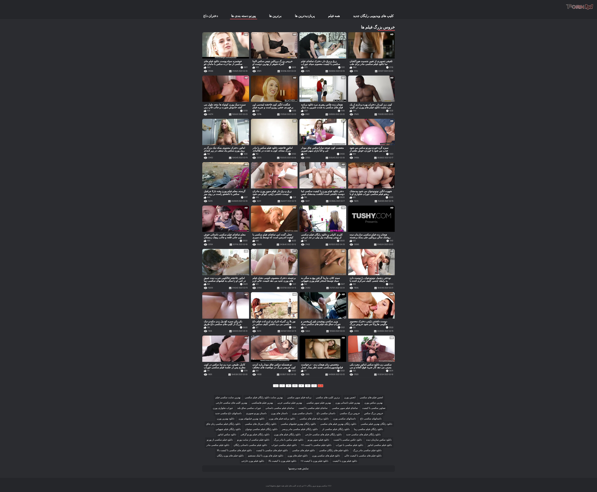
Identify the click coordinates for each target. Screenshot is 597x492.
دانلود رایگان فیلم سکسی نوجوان (261, 429)
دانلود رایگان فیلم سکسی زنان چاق (223, 423)
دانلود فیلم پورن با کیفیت (345, 461)
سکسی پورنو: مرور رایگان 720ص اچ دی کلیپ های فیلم (306, 486)
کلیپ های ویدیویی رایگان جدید (373, 16)
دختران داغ (210, 16)
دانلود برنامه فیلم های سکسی (314, 418)
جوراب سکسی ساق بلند (249, 408)
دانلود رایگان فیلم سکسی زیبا (368, 429)
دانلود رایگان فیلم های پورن (287, 434)
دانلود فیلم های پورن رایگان (230, 455)
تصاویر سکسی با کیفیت (373, 408)
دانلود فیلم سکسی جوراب (284, 445)
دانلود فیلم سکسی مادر (217, 445)
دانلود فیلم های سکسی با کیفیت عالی (363, 455)
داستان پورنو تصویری (256, 413)
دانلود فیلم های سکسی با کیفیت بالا (234, 450)
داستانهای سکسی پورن (344, 418)
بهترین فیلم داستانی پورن (347, 402)
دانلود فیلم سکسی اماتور (380, 445)
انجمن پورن (349, 397)
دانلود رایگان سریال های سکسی (260, 423)
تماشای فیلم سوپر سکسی (345, 408)
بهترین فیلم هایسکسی (262, 402)
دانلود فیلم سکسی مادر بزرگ (367, 450)
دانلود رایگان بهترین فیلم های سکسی (338, 423)
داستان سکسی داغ (326, 413)
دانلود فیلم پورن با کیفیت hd (314, 461)
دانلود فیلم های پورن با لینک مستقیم (265, 455)
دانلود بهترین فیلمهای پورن (251, 418)
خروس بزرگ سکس (373, 413)
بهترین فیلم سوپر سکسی (318, 402)
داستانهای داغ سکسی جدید (228, 413)
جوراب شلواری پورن (223, 408)
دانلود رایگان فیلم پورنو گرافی (255, 434)
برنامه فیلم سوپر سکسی (299, 397)
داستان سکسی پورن (302, 413)
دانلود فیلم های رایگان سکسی (334, 450)
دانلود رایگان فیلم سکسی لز (336, 429)
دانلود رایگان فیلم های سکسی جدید (363, 434)
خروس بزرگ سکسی (350, 413)
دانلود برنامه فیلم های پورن (282, 418)
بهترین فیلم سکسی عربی (289, 402)
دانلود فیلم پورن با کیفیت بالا (282, 461)
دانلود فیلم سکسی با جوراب (349, 445)
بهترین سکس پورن (373, 402)
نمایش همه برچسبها (298, 468)
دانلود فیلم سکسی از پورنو (220, 439)
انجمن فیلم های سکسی (371, 397)
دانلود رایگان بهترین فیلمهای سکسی (298, 423)
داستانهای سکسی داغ (371, 418)
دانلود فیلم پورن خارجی (252, 461)
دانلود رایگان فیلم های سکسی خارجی (323, 434)
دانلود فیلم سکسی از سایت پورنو (253, 439)
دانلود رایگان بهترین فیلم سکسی (376, 423)
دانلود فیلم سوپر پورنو (318, 439)
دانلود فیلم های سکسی (303, 450)
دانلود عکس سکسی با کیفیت (347, 439)
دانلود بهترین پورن (225, 418)
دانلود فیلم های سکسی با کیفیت (272, 450)
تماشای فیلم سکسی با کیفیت (313, 408)
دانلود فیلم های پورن (298, 455)
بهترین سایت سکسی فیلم (228, 397)
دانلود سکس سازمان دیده (379, 439)
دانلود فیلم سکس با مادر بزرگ (288, 439)
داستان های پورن (279, 413)
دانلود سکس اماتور (227, 434)
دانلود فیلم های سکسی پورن (326, 455)
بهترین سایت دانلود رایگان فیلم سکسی (264, 397)
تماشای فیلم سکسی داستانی (279, 408)
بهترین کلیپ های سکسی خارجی (231, 402)
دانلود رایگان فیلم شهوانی (228, 429)
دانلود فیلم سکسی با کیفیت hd (316, 445)
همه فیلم (334, 16)
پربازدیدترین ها (305, 16)
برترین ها (275, 16)
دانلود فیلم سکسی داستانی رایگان (250, 445)
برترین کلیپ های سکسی (328, 397)
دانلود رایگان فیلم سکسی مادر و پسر (300, 429)
